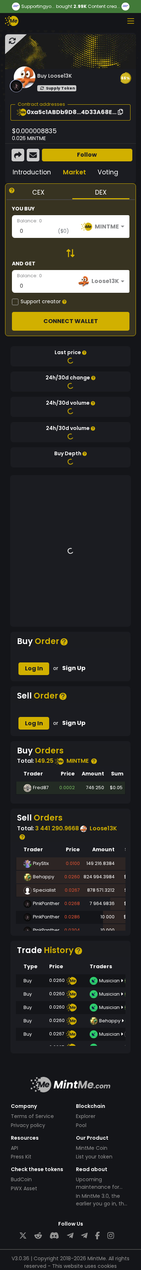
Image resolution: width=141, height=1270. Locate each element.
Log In (34, 668)
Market (74, 172)
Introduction (32, 172)
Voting (108, 172)
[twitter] (23, 1236)
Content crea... (104, 6)
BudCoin (21, 1179)
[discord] (54, 1236)
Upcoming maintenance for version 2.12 (97, 1187)
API (14, 1148)
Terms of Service (32, 1116)
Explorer (85, 1116)
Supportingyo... (38, 6)
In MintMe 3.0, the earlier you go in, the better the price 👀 (101, 1203)
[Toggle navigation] (130, 21)
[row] (70, 788)
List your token (94, 1156)
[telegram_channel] (84, 1236)
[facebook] (97, 1236)
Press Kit (21, 1156)
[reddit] (38, 1236)
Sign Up (73, 668)
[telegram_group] (70, 1236)
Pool (81, 1125)
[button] (125, 78)
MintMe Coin (91, 1148)
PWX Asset (24, 1188)
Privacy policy (28, 1125)
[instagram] (110, 1236)
